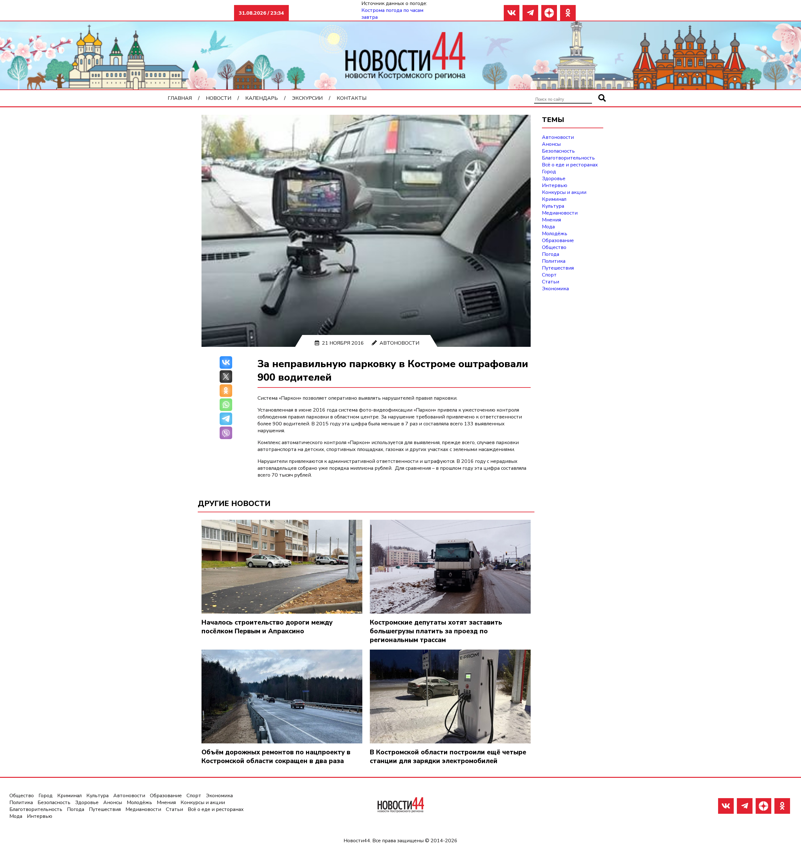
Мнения (551, 219)
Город (549, 171)
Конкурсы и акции (564, 192)
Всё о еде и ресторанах (570, 164)
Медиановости (560, 213)
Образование (558, 240)
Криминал (554, 199)
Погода (550, 254)
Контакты (351, 98)
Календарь (261, 98)
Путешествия (558, 268)
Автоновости (399, 343)
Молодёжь (554, 233)
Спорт (549, 274)
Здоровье (553, 178)
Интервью (554, 185)
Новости (218, 98)
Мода (548, 226)
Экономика (555, 288)
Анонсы (551, 144)
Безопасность (558, 151)
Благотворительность (568, 157)
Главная (180, 98)
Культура (553, 206)
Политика (553, 261)
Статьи (550, 281)
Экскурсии (307, 98)
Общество (554, 247)
